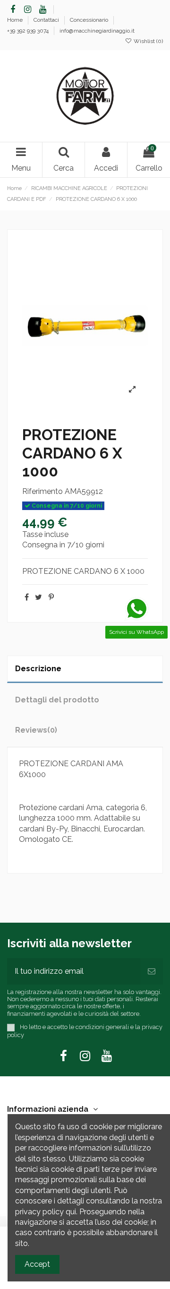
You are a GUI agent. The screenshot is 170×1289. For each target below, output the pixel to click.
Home (15, 20)
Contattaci (47, 20)
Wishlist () (147, 41)
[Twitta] (38, 597)
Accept (37, 1264)
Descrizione (38, 668)
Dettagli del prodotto (57, 699)
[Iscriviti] (151, 971)
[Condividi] (27, 597)
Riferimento (42, 491)
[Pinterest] (51, 597)
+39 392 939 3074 (28, 30)
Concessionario (90, 20)
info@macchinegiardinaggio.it (97, 30)
